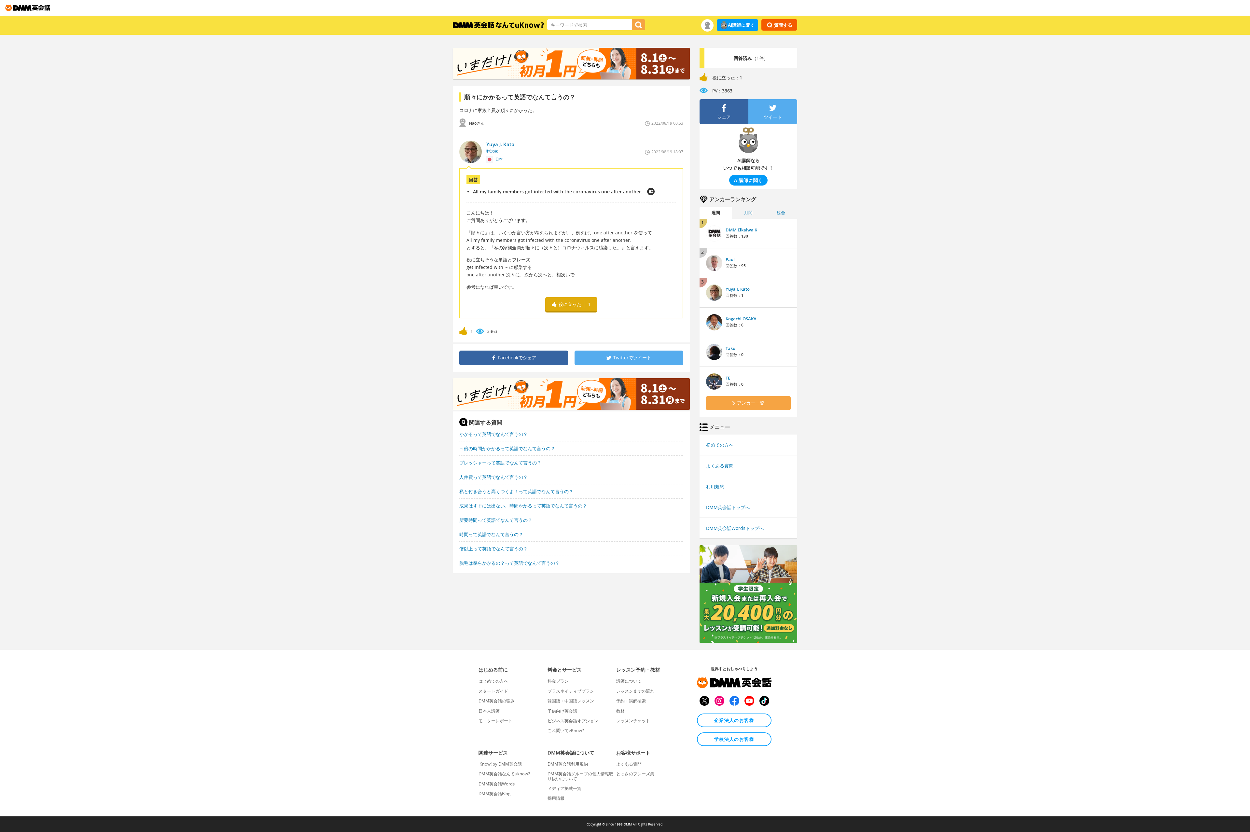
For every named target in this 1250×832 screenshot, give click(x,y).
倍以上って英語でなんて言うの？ (493, 549)
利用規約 (715, 486)
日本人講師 (489, 711)
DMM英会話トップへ (728, 507)
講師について (629, 681)
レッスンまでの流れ (635, 691)
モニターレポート (495, 721)
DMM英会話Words (497, 784)
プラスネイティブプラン (571, 691)
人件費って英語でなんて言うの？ (493, 477)
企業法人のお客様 (734, 720)
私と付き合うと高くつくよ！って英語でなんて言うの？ (516, 491)
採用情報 (556, 798)
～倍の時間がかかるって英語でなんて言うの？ (507, 448)
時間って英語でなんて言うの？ (491, 534)
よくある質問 (719, 466)
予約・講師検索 (631, 701)
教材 (620, 711)
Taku (730, 348)
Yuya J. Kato (738, 289)
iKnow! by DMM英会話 (500, 764)
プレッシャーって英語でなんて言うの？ (500, 463)
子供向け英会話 (562, 711)
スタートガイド (493, 691)
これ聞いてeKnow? (566, 730)
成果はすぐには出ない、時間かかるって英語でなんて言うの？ (523, 506)
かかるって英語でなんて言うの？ (493, 434)
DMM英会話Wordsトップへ (735, 528)
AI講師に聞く (741, 25)
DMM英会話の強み (497, 701)
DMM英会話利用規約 (568, 764)
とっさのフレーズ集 (635, 774)
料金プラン (558, 681)
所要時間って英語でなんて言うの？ (495, 520)
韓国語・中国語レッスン (571, 701)
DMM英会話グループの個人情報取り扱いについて (580, 776)
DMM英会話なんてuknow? (504, 774)
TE (728, 378)
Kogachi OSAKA (741, 319)
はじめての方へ (493, 681)
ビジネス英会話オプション (573, 721)
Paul (730, 259)
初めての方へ (719, 445)
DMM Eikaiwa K (741, 230)
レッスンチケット (633, 721)
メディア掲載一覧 (564, 788)
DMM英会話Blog (494, 794)
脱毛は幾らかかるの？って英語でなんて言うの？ (509, 563)
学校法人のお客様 (734, 739)
